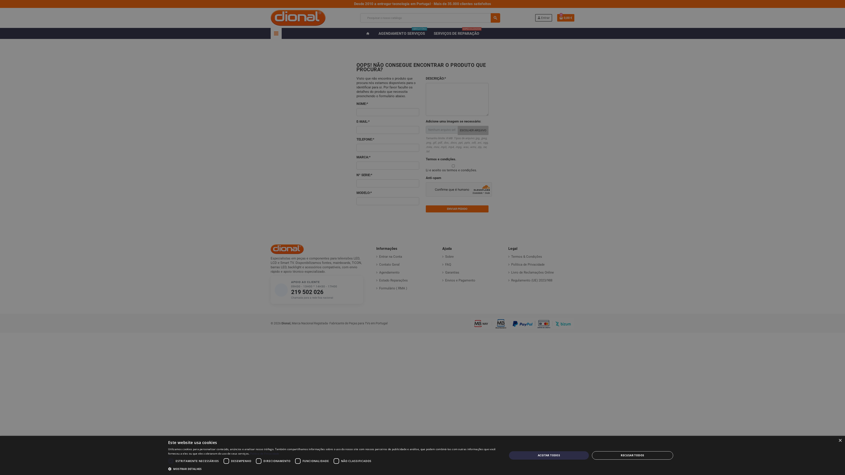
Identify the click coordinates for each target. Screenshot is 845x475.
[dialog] (422, 455)
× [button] (840, 440)
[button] (332, 469)
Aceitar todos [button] (549, 455)
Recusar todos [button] (632, 455)
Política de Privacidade (264, 453)
